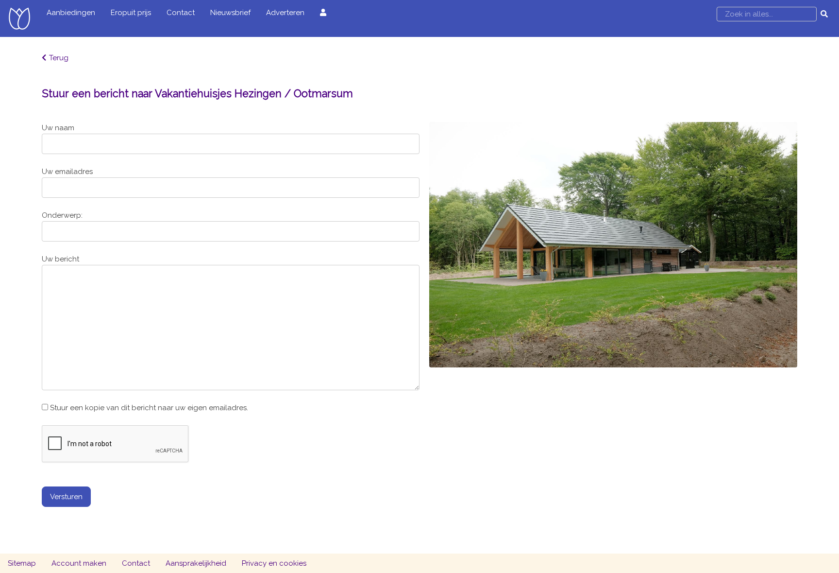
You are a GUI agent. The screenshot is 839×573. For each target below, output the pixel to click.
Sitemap (22, 563)
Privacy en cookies (274, 563)
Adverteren (285, 12)
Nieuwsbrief (230, 12)
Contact (181, 12)
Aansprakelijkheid (196, 563)
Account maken (78, 563)
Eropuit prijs (131, 12)
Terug (58, 57)
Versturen (66, 496)
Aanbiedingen (71, 12)
